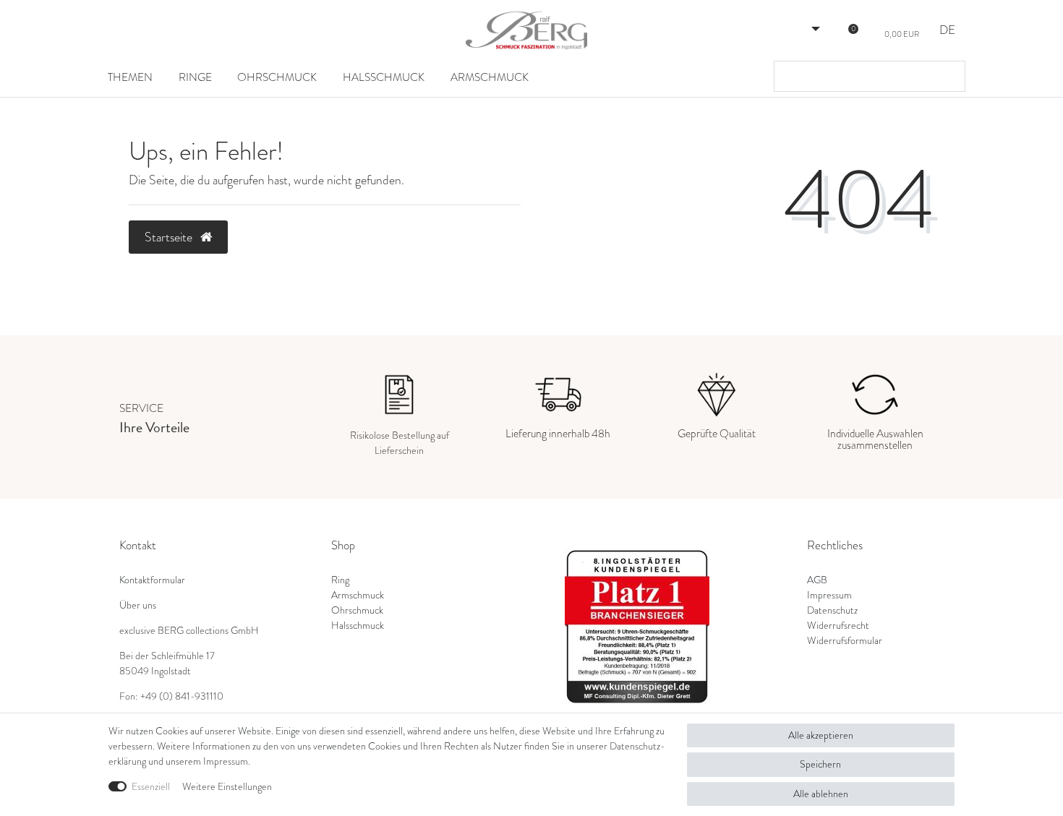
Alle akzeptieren (820, 735)
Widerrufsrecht (838, 625)
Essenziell (151, 787)
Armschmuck (490, 77)
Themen (130, 77)
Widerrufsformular (844, 641)
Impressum (829, 595)
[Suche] (950, 76)
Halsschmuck (383, 77)
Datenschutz (832, 610)
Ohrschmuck (277, 77)
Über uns (137, 605)
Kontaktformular (152, 580)
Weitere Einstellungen (227, 787)
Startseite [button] (170, 237)
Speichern (820, 764)
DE (947, 31)
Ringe (195, 77)
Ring (340, 580)
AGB (817, 580)
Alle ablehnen (820, 794)
